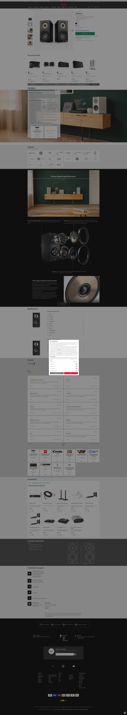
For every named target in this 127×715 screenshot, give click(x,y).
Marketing (52, 366)
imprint (51, 359)
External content (53, 370)
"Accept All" (60, 352)
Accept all (71, 373)
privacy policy (72, 358)
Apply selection (57, 373)
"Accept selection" (53, 356)
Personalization (52, 368)
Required (51, 361)
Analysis (51, 364)
